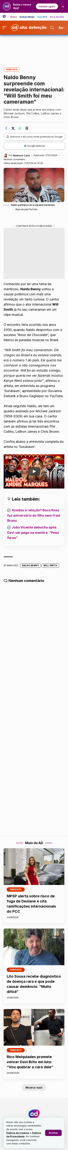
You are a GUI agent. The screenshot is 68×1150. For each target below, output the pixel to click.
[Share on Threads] (26, 128)
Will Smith (50, 565)
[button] (53, 1133)
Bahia (13, 17)
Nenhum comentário (14, 159)
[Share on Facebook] (6, 128)
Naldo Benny (30, 565)
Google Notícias (36, 145)
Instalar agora (47, 6)
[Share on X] (13, 128)
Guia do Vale (57, 17)
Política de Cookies (17, 1133)
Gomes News (27, 17)
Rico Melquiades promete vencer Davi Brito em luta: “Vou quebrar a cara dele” (30, 1062)
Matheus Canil (21, 155)
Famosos (11, 69)
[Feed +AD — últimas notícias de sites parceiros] (6, 17)
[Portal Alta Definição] (34, 1114)
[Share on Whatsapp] (19, 128)
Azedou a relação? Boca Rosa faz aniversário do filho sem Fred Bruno (33, 515)
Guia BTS (42, 17)
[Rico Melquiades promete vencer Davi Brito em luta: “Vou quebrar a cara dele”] (34, 1027)
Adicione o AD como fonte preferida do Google (36, 136)
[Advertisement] (34, 49)
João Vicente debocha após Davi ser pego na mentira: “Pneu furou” (33, 532)
